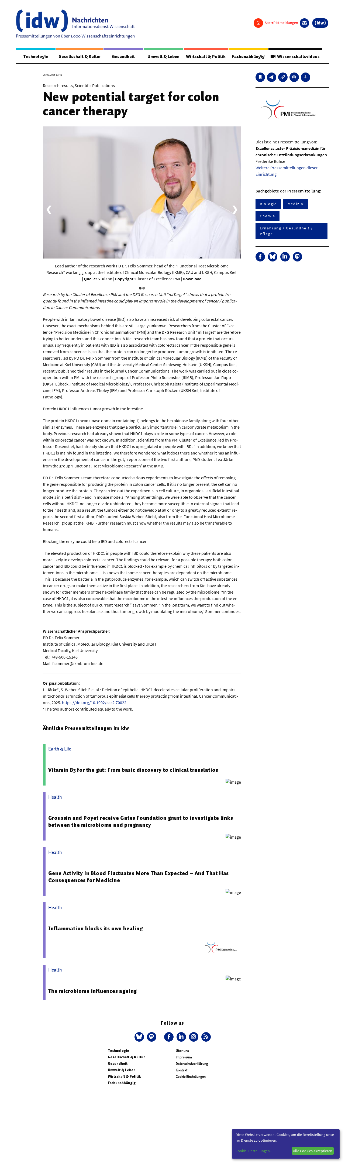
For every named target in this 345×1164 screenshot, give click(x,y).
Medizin (295, 203)
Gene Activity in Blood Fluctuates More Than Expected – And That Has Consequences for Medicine (138, 876)
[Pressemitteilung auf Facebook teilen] (260, 256)
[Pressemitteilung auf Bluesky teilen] (272, 256)
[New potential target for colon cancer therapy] (271, 77)
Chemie (267, 215)
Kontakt (181, 1070)
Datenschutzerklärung (192, 1063)
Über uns (182, 1050)
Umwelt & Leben (163, 56)
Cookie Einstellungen (191, 1076)
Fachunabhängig (248, 56)
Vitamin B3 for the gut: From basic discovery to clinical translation (133, 770)
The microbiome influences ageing (92, 991)
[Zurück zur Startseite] (75, 24)
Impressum (184, 1057)
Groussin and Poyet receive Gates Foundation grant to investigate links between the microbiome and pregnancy (140, 821)
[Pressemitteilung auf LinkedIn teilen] (285, 256)
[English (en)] (304, 23)
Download (192, 278)
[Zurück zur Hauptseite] (320, 23)
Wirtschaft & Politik (206, 56)
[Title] (283, 77)
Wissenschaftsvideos (297, 56)
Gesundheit (123, 56)
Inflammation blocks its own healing (95, 928)
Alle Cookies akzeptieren (312, 1150)
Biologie (268, 203)
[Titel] (260, 77)
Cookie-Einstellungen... (254, 1150)
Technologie (35, 56)
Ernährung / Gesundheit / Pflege (286, 231)
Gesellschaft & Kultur (79, 56)
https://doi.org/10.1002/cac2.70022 (94, 702)
